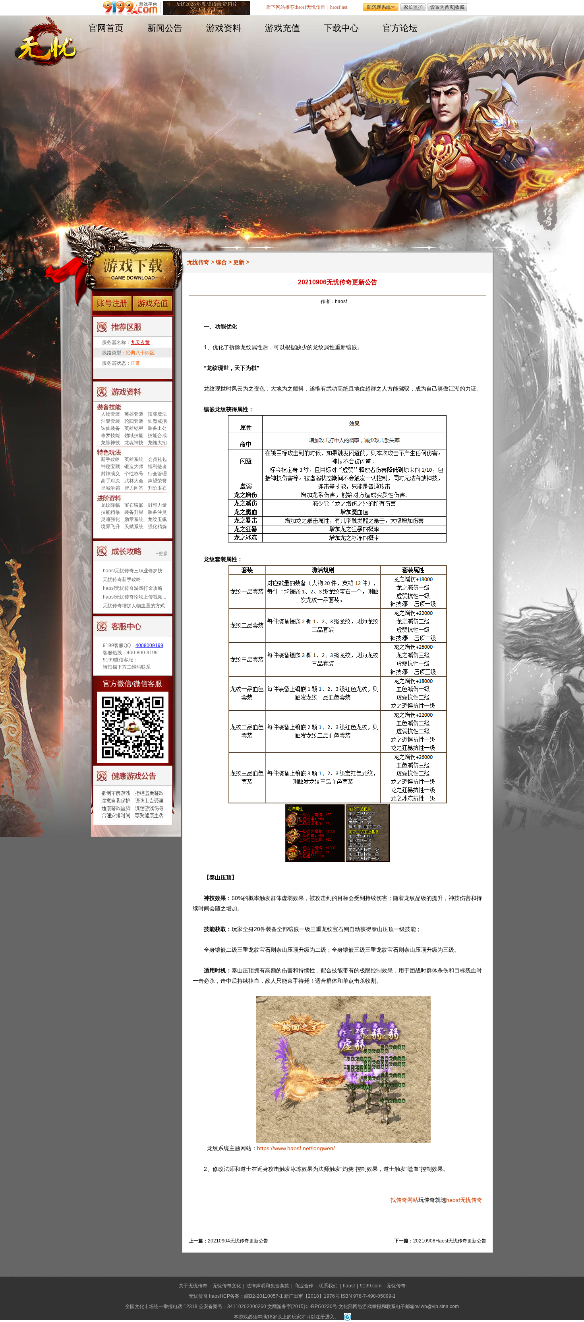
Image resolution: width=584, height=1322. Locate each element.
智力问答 (133, 488)
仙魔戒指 (157, 421)
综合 (221, 262)
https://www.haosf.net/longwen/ (296, 1148)
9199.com (370, 1286)
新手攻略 (110, 459)
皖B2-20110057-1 (263, 1296)
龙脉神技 (110, 442)
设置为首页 (442, 7)
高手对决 (110, 481)
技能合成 (157, 435)
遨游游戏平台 (132, 8)
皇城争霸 (110, 488)
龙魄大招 (157, 442)
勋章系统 (133, 519)
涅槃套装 (110, 421)
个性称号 (133, 473)
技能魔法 (157, 414)
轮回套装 (133, 421)
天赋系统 (133, 526)
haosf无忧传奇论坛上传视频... (134, 597)
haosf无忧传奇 (310, 7)
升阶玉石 (157, 488)
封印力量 (157, 505)
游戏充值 (282, 28)
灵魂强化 (110, 519)
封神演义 (110, 473)
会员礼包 (157, 459)
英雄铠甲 (133, 428)
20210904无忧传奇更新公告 (238, 1241)
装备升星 (133, 512)
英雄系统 (133, 459)
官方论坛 (400, 28)
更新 (238, 262)
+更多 (162, 553)
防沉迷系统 (379, 7)
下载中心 (341, 28)
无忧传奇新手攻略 (122, 579)
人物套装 (110, 414)
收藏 (459, 7)
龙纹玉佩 (157, 519)
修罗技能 (110, 435)
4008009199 (149, 645)
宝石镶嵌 (133, 505)
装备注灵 (157, 512)
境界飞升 (110, 526)
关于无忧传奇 (193, 1286)
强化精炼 (157, 526)
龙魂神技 (133, 442)
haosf (453, 1200)
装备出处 (157, 428)
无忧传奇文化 (227, 1286)
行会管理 (157, 473)
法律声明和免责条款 (267, 1286)
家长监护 (413, 7)
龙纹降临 (110, 505)
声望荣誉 (157, 481)
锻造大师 (133, 466)
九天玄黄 (140, 342)
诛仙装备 (110, 428)
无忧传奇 (198, 262)
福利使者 (157, 466)
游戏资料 (223, 28)
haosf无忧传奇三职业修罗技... (134, 571)
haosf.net (338, 7)
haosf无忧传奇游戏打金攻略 (132, 588)
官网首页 (106, 28)
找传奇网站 (404, 1200)
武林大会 (133, 481)
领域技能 (133, 435)
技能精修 (110, 512)
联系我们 (328, 1286)
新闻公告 (164, 28)
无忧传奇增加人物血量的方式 (134, 606)
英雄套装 (133, 414)
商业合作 (303, 1286)
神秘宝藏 (110, 466)
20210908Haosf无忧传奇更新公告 (449, 1241)
